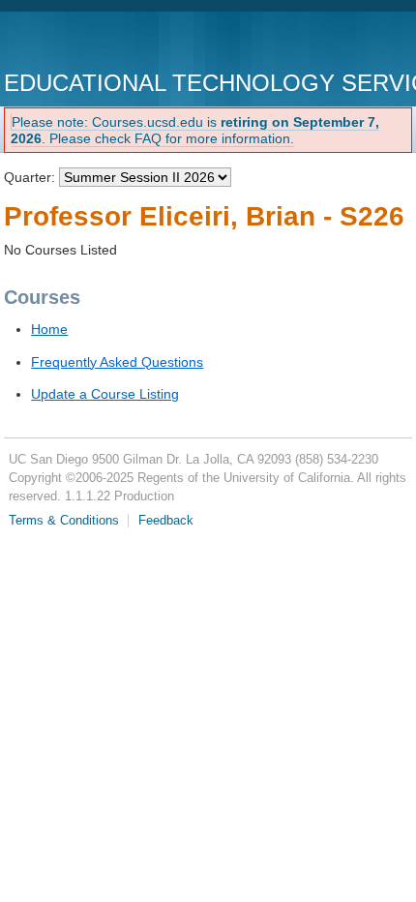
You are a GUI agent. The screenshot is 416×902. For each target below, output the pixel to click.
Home (49, 329)
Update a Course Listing (105, 394)
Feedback (165, 520)
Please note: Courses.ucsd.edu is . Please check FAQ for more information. (195, 130)
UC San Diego (114, 43)
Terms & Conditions (64, 520)
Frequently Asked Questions (117, 362)
